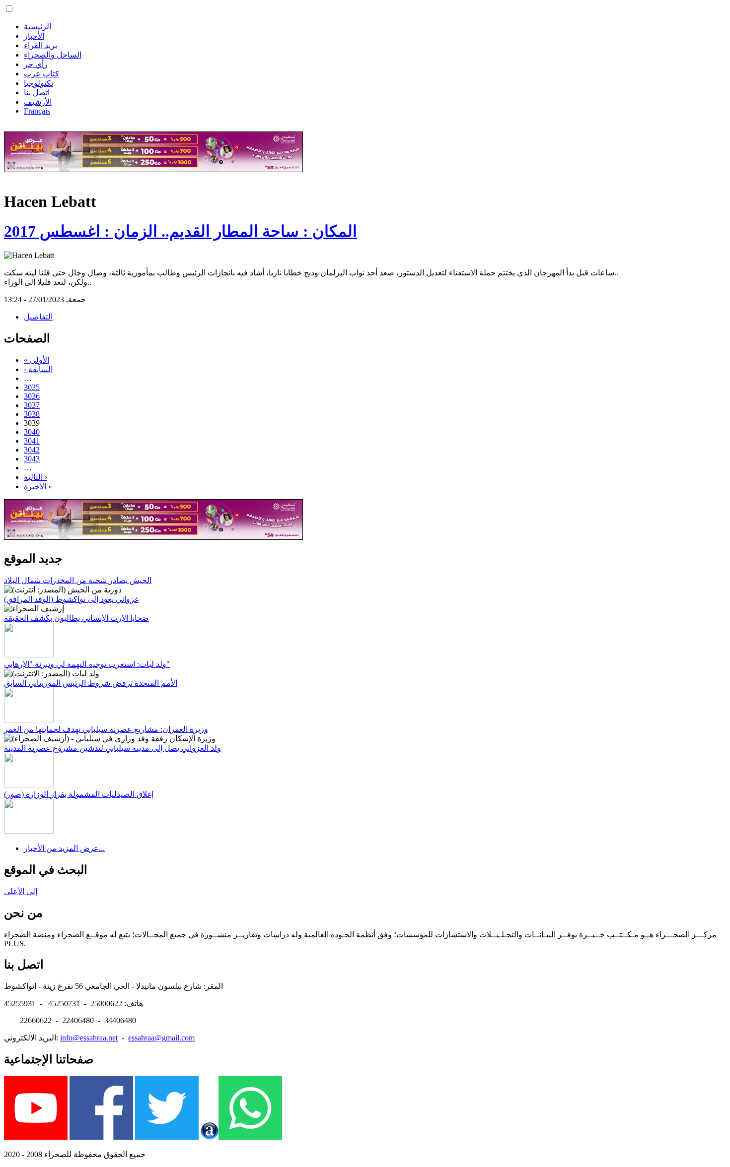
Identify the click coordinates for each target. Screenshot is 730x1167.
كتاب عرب (41, 73)
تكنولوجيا (38, 83)
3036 (32, 396)
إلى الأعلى (20, 891)
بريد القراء (40, 45)
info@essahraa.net (89, 1038)
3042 (32, 450)
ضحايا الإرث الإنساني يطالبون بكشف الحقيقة (76, 618)
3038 (32, 414)
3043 (32, 458)
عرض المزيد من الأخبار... (64, 848)
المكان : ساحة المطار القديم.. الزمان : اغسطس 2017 (180, 231)
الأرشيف (38, 102)
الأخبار (34, 36)
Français (37, 111)
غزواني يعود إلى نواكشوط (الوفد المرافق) (71, 599)
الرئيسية (37, 26)
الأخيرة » (38, 486)
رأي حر (36, 64)
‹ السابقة (38, 369)
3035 (32, 387)
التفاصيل (38, 317)
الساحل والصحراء (52, 55)
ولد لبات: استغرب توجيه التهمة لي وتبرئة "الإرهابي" (87, 664)
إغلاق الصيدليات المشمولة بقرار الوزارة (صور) (78, 794)
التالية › (35, 477)
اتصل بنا (37, 92)
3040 (32, 432)
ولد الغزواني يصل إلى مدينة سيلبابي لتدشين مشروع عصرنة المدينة (112, 748)
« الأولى (36, 360)
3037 (32, 405)
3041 (32, 441)
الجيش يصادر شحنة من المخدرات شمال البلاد (77, 580)
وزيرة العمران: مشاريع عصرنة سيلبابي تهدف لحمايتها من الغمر (106, 729)
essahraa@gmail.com (161, 1038)
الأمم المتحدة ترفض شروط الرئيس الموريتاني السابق (90, 683)
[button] (9, 8)
